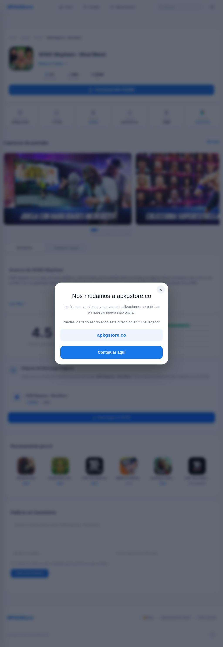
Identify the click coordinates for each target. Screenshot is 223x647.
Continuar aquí (111, 352)
